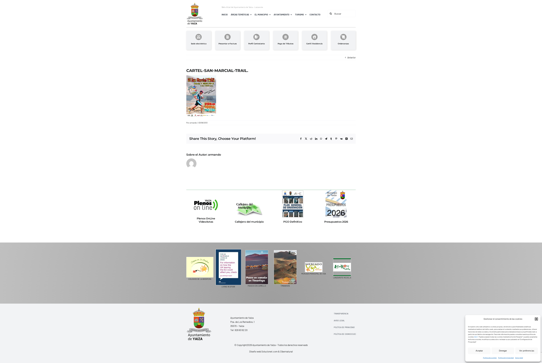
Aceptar (479, 350)
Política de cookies (490, 358)
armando (193, 123)
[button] (536, 319)
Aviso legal (519, 358)
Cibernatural (286, 351)
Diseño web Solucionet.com (263, 351)
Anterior (351, 57)
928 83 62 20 (241, 330)
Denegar (503, 350)
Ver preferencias (526, 350)
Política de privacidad (506, 358)
